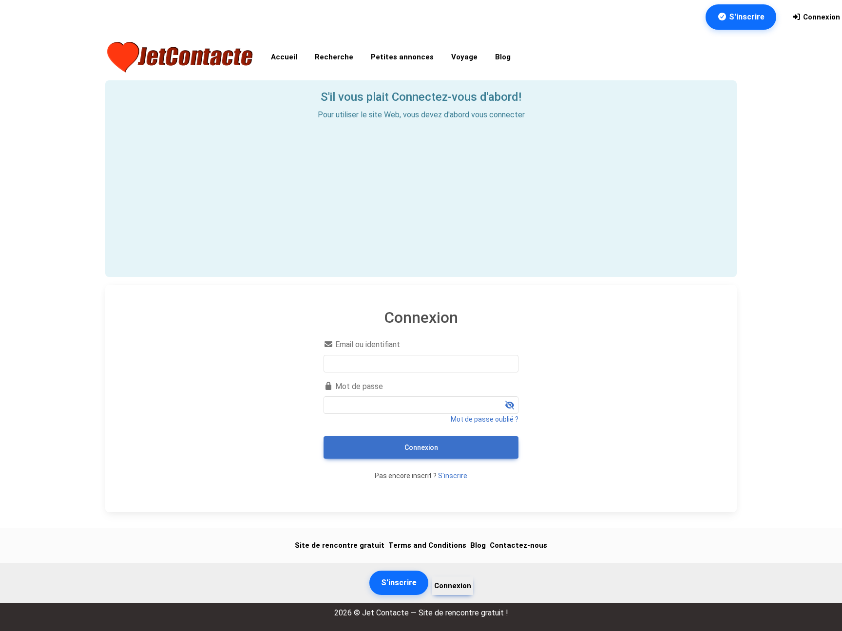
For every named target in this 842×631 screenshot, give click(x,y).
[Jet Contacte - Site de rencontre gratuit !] (181, 57)
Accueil (284, 57)
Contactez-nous (518, 545)
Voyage (464, 57)
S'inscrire (746, 16)
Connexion (820, 17)
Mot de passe (358, 386)
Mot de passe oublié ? (484, 419)
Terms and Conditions (427, 545)
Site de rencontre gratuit (339, 545)
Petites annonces (402, 57)
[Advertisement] (421, 194)
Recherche (334, 57)
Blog (503, 57)
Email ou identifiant (366, 344)
